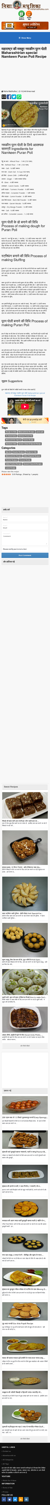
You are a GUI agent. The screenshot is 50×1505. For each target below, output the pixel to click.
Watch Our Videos (9, 1480)
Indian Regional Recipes (32, 456)
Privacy (5, 1492)
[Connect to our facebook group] (9, 1499)
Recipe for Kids (11, 432)
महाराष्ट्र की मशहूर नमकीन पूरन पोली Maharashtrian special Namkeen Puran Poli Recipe (25, 394)
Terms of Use (7, 1487)
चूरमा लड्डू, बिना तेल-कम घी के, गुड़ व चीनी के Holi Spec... (22, 959)
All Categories (8, 1459)
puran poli (40, 432)
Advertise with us (9, 1455)
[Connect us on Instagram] (26, 1499)
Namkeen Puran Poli (25, 436)
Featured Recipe (25, 460)
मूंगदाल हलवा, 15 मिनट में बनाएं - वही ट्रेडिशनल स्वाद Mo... (21, 867)
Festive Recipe (28, 440)
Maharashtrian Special (13, 440)
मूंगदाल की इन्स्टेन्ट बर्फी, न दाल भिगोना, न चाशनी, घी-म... (21, 1186)
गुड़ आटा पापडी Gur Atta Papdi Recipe (17, 1323)
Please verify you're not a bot (15, 549)
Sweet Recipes (11, 786)
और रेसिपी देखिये (25, 1046)
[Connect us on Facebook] (4, 1499)
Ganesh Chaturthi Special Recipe (29, 444)
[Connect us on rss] (21, 1499)
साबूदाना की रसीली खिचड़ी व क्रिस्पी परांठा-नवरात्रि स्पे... (22, 1392)
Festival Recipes (11, 460)
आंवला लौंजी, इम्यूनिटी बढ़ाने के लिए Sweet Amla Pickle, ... (22, 1035)
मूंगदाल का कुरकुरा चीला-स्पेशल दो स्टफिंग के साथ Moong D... (24, 1289)
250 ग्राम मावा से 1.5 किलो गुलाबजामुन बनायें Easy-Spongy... (25, 1117)
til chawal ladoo (11, 436)
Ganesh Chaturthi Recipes (33, 464)
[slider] (6, 474)
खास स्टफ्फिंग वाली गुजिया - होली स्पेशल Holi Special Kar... (22, 913)
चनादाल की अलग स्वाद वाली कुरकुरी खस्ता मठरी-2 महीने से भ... (24, 1220)
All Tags (6, 1464)
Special (8, 452)
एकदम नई (7, 1090)
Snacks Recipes (18, 452)
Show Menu (26, 38)
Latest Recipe (10, 468)
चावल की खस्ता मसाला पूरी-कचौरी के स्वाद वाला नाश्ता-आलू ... (23, 1357)
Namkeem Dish (11, 444)
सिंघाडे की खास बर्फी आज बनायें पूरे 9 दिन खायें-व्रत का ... (20, 821)
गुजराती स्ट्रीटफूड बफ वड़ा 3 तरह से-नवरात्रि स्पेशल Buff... (23, 1426)
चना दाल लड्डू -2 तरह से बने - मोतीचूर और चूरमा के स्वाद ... (22, 1254)
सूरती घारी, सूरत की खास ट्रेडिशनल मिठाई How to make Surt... (24, 997)
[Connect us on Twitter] (15, 1499)
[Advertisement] (25, 69)
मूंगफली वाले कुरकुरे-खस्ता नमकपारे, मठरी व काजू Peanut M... (24, 1151)
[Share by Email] (4, 96)
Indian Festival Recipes (14, 464)
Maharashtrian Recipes (26, 432)
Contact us (7, 1451)
